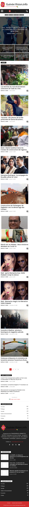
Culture (11, 14)
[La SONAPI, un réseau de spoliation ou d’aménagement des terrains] (5, 457)
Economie (22, 14)
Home (9, 62)
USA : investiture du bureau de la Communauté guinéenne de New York (14, 29)
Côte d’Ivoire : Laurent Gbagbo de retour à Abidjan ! (7, 48)
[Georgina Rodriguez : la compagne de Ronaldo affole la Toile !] (14, 165)
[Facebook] (10, 444)
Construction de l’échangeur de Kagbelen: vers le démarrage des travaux (12, 207)
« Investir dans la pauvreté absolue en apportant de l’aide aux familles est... (21, 48)
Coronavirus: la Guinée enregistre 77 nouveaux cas (14, 384)
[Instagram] (13, 444)
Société (2, 411)
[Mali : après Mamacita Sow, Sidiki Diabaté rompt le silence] (14, 262)
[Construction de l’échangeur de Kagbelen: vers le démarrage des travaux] (14, 193)
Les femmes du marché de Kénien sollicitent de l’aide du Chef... (13, 88)
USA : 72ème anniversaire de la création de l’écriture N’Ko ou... (7, 56)
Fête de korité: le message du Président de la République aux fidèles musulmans (13, 390)
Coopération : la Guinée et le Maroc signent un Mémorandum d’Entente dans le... (21, 56)
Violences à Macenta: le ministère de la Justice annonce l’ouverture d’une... (14, 359)
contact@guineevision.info (17, 441)
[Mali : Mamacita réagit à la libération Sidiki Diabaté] (14, 290)
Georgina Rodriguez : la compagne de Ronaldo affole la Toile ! (14, 176)
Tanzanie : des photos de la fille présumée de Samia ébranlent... (12, 118)
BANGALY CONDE (11, 33)
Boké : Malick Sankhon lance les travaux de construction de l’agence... (14, 149)
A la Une (6, 14)
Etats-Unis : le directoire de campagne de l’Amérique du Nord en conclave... (19, 464)
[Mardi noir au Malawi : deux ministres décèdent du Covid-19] (14, 229)
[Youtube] (19, 444)
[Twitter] (16, 444)
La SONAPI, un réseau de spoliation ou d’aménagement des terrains (19, 456)
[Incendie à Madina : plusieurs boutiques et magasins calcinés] (14, 319)
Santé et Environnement (6, 413)
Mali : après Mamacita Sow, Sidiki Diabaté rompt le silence (13, 274)
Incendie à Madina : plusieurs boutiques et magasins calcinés (12, 331)
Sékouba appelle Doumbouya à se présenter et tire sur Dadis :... (19, 471)
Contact (8, 503)
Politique (3, 409)
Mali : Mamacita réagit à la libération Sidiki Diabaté (14, 302)
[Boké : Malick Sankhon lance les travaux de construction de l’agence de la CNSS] (14, 136)
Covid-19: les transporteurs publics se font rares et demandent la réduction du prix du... (14, 378)
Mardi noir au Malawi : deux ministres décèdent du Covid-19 (14, 245)
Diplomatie (16, 14)
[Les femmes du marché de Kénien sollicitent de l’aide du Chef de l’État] (14, 74)
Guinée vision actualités (17, 503)
